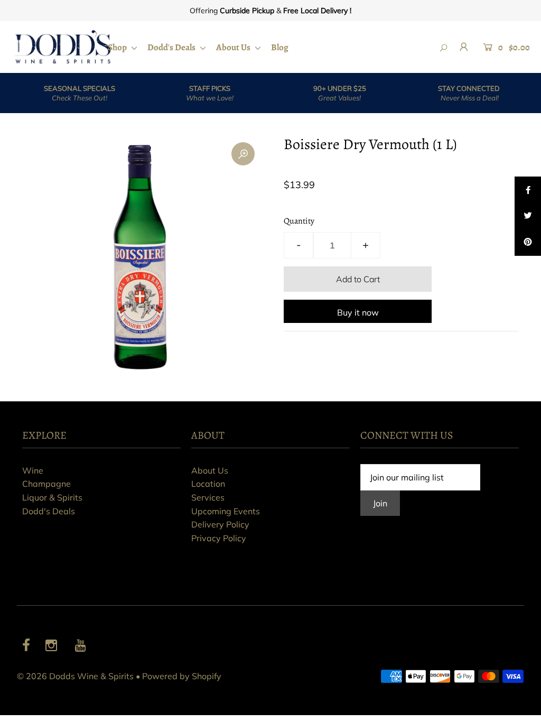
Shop (118, 47)
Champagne (46, 483)
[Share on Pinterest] (528, 242)
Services (208, 497)
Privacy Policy (218, 538)
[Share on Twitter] (528, 216)
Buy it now (358, 312)
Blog (279, 47)
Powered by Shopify (181, 676)
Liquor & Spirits (52, 497)
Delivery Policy (220, 524)
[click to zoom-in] (243, 153)
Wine (32, 470)
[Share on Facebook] (528, 190)
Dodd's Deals (172, 47)
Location (208, 483)
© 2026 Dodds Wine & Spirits (75, 676)
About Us (234, 47)
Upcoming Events (225, 511)
